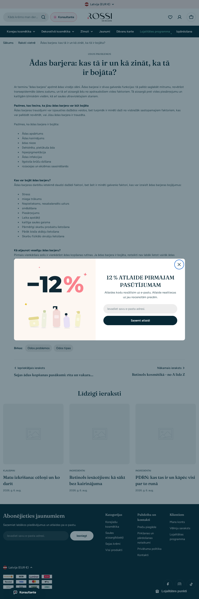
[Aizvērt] (179, 264)
